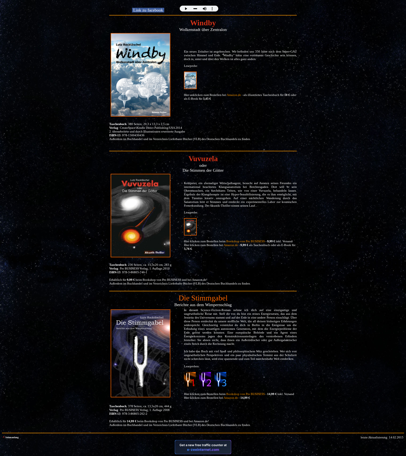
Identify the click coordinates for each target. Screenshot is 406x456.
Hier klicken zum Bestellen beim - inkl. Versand (238, 241)
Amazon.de (199, 279)
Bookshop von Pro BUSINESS (162, 279)
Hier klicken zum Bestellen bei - (217, 397)
